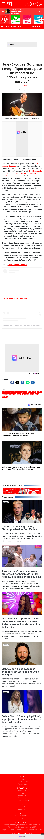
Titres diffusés (22, 782)
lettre (32, 394)
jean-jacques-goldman (9, 394)
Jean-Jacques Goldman (17, 265)
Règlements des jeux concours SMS (22, 827)
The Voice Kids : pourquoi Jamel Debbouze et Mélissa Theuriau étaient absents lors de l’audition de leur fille (21, 622)
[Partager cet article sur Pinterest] (22, 383)
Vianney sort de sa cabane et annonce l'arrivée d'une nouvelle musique (21, 672)
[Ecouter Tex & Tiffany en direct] (22, 491)
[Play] (3, 11)
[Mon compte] (41, 4)
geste (37, 394)
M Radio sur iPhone (22, 816)
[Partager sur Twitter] (16, 383)
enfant (19, 394)
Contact (22, 779)
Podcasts (22, 807)
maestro (4, 396)
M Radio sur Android (22, 818)
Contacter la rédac (22, 800)
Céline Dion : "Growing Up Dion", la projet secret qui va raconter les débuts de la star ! (21, 719)
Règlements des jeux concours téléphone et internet (22, 830)
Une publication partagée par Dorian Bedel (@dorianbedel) (22, 325)
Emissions (22, 26)
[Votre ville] (27, 4)
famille (30, 392)
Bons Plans (22, 790)
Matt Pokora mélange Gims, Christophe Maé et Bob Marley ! (20, 528)
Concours (22, 798)
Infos (22, 793)
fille (35, 392)
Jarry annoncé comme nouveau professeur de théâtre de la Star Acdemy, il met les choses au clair (21, 574)
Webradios (11, 26)
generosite (26, 394)
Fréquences (36, 26)
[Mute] (38, 11)
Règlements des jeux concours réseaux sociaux (22, 825)
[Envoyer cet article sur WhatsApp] (27, 383)
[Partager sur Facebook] (11, 383)
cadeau (39, 392)
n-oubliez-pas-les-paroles (19, 392)
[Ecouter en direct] (32, 4)
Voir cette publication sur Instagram (15, 298)
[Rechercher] (36, 4)
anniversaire (5, 392)
